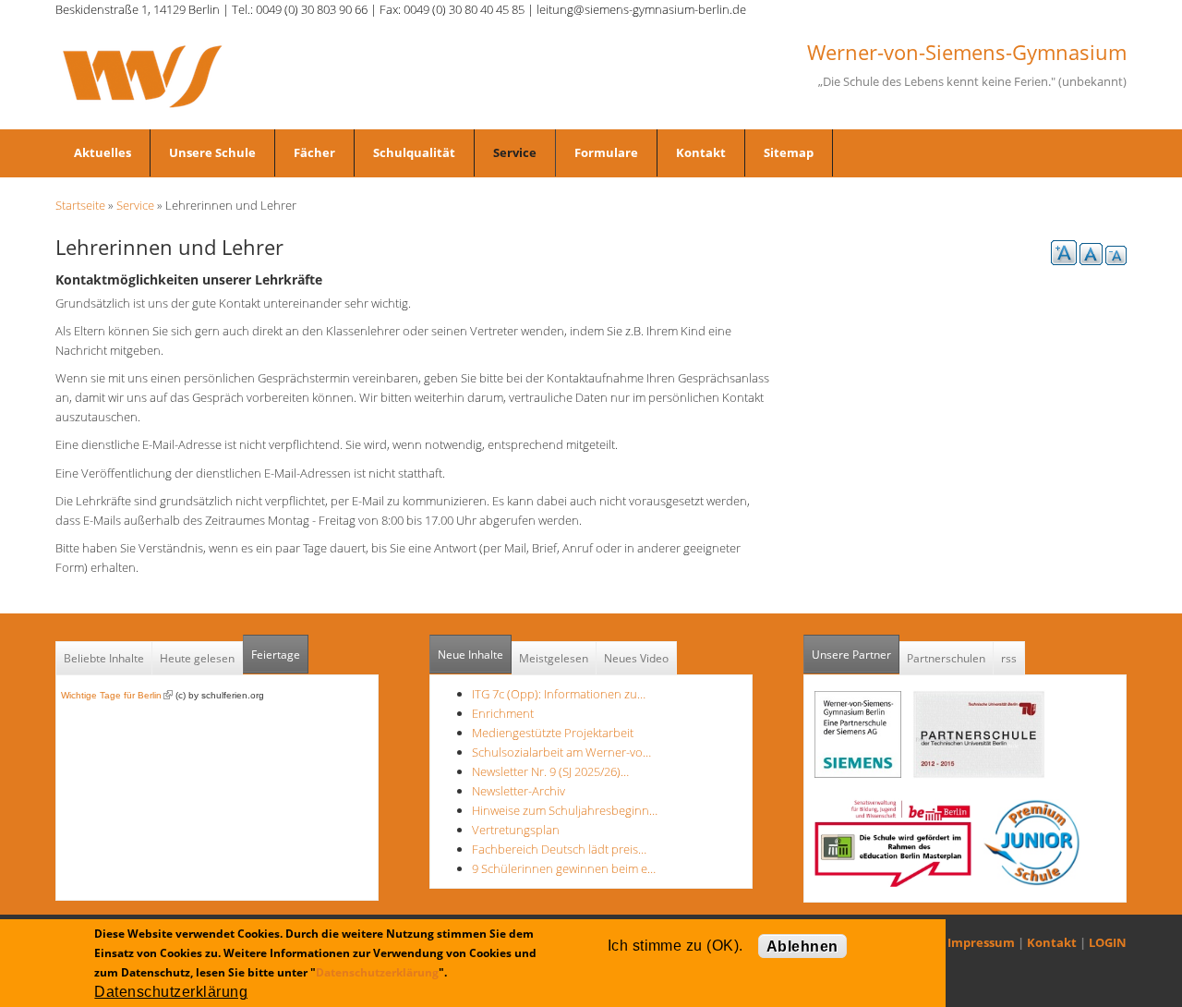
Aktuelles (102, 152)
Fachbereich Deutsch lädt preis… (559, 849)
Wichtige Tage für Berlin (117, 695)
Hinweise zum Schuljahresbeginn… (564, 810)
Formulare (606, 152)
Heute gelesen (197, 658)
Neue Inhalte (470, 654)
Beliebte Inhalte (104, 658)
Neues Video (636, 658)
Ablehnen (802, 946)
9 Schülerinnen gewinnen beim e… (564, 868)
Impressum (981, 942)
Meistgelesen (553, 658)
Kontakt (701, 152)
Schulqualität (414, 152)
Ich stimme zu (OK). (675, 945)
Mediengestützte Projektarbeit (552, 732)
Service (515, 152)
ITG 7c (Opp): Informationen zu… (558, 693)
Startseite (80, 205)
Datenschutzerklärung (377, 972)
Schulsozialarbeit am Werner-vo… (561, 752)
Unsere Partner (855, 654)
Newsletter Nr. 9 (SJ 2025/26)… (550, 771)
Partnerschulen (946, 658)
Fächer (314, 152)
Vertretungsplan (516, 829)
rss (1009, 658)
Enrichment (503, 713)
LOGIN (1108, 942)
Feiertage (275, 654)
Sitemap (789, 152)
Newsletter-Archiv (518, 791)
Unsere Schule (212, 152)
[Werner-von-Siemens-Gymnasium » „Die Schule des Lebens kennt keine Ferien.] (142, 75)
